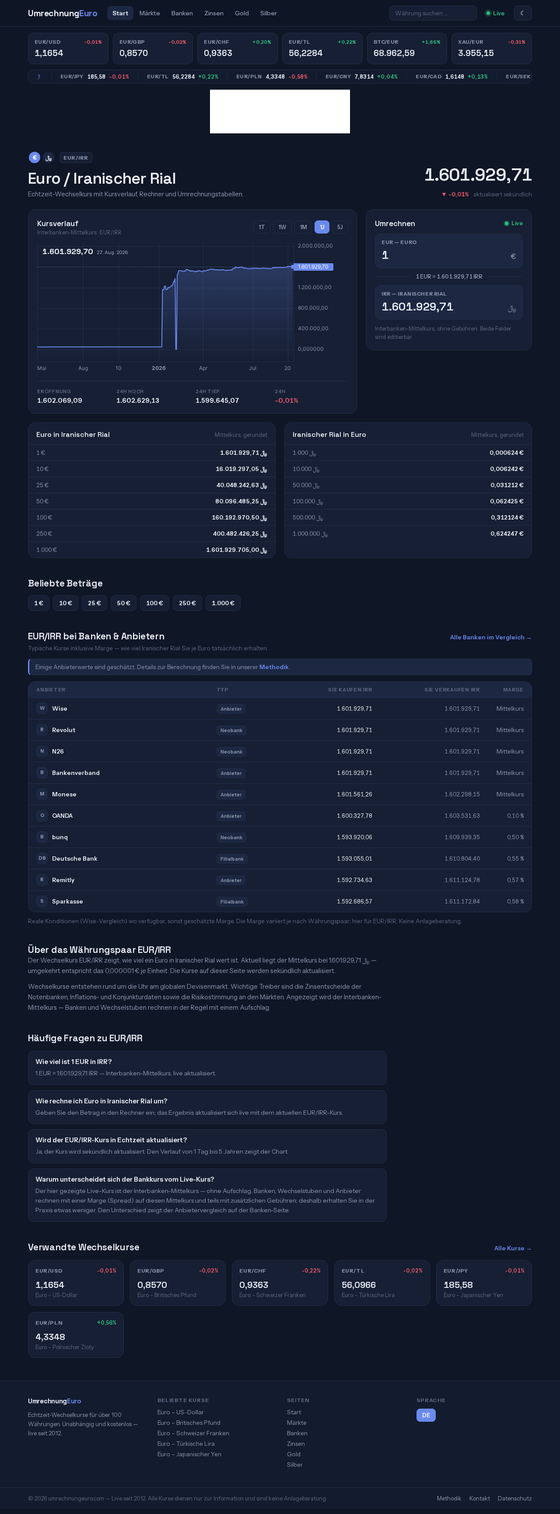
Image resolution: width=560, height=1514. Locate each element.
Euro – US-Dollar (181, 1412)
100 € (154, 603)
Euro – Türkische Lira (186, 1443)
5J (340, 227)
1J (322, 227)
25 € (94, 603)
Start (120, 13)
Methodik (274, 666)
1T (262, 227)
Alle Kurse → (513, 1248)
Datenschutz (515, 1498)
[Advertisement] (280, 111)
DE (426, 1415)
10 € (65, 603)
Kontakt (479, 1498)
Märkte (150, 13)
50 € (123, 603)
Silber (268, 13)
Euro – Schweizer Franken (193, 1433)
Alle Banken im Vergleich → (491, 637)
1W (282, 227)
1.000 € (223, 603)
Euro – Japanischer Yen (189, 1454)
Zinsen (214, 13)
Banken (182, 13)
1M (303, 227)
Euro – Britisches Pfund (189, 1422)
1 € (38, 603)
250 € (187, 603)
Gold (242, 13)
